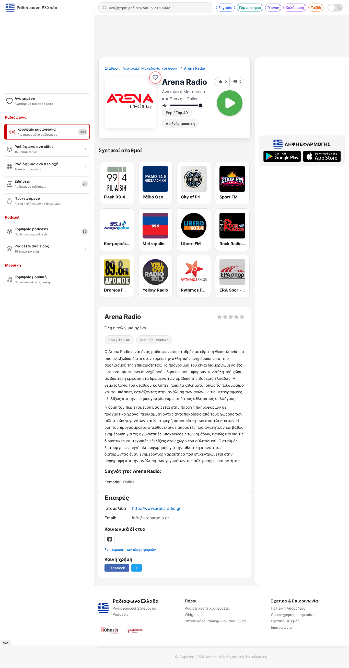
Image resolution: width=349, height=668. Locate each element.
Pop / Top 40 (177, 112)
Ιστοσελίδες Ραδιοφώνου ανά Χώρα (215, 621)
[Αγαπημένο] (155, 77)
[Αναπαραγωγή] (229, 103)
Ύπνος (273, 7)
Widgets (192, 614)
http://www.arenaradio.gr (156, 508)
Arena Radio (194, 68)
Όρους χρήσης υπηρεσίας (293, 614)
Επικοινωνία (281, 627)
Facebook (117, 568)
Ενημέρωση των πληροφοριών (130, 549)
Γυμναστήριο (250, 7)
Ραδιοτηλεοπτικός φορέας (207, 608)
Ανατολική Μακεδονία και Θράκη (151, 68)
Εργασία (225, 7)
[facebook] (109, 539)
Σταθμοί (111, 68)
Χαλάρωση (295, 7)
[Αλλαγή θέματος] (335, 7)
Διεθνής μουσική (180, 123)
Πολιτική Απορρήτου (288, 608)
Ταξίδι (316, 7)
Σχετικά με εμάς (285, 621)
